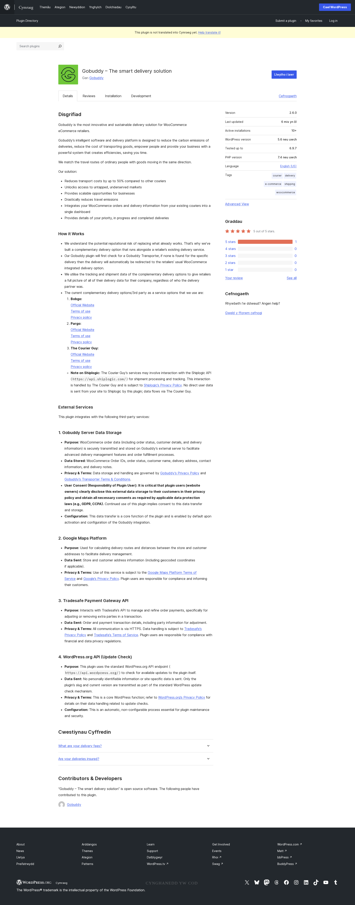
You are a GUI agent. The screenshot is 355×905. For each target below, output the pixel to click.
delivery (290, 175)
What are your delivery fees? (80, 746)
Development (141, 96)
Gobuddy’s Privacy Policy (179, 473)
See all (292, 278)
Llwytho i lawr (284, 74)
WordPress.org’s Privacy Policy (181, 697)
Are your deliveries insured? (78, 759)
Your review (234, 278)
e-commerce (273, 183)
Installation (113, 96)
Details (68, 96)
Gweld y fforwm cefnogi (243, 313)
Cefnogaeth (288, 96)
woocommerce (285, 192)
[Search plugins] (60, 46)
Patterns (87, 864)
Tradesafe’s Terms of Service (116, 635)
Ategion (87, 857)
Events (216, 851)
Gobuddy (96, 78)
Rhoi (217, 857)
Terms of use (80, 311)
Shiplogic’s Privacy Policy (163, 385)
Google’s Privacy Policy (101, 579)
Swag (217, 864)
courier (277, 175)
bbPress (284, 857)
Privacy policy (81, 317)
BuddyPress (287, 864)
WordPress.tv (158, 864)
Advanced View (237, 204)
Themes (87, 851)
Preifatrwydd (25, 864)
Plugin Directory (27, 20)
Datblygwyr (155, 857)
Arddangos (89, 844)
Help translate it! (209, 32)
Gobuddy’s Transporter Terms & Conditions (97, 479)
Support (152, 851)
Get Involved (221, 844)
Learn (150, 844)
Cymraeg (61, 882)
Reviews (89, 96)
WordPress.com (289, 844)
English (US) (288, 166)
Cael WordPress (335, 7)
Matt (282, 851)
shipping (290, 183)
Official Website (82, 305)
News (20, 851)
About (20, 844)
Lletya (20, 857)
